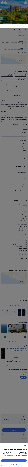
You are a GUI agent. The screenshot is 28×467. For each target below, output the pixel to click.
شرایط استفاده (6, 455)
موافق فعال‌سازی (13, 460)
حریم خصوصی (12, 455)
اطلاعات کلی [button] (24, 26)
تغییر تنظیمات (14, 464)
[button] (14, 233)
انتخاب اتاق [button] (19, 26)
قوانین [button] (3, 26)
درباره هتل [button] (13, 26)
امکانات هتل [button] (8, 26)
